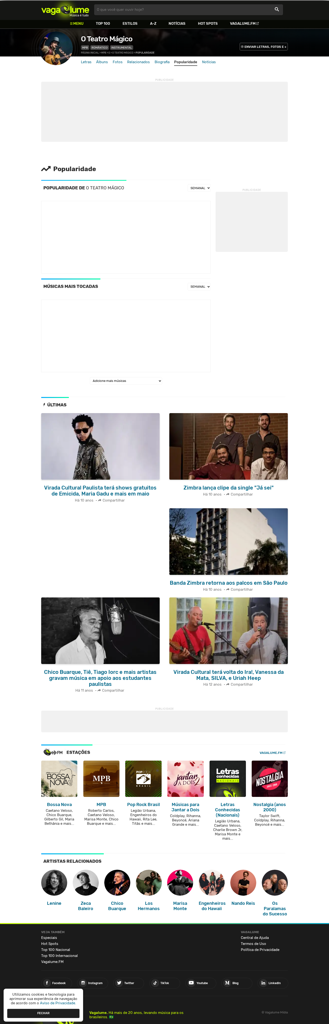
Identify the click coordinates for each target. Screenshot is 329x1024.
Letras (86, 62)
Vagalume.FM (243, 23)
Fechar (43, 1013)
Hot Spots (208, 23)
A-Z (153, 23)
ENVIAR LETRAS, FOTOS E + (265, 47)
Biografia (162, 62)
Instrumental (121, 47)
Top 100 (103, 23)
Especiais (49, 938)
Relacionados (138, 62)
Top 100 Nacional (55, 950)
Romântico (100, 47)
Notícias (177, 23)
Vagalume (65, 10)
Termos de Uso (253, 944)
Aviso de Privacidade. (58, 1003)
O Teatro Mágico (106, 39)
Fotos (118, 62)
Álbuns (102, 62)
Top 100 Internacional (59, 956)
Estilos (130, 23)
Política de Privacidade (260, 950)
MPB (85, 47)
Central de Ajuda (255, 938)
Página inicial (90, 52)
